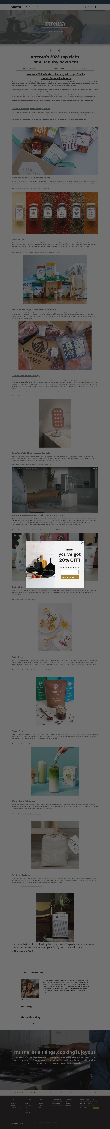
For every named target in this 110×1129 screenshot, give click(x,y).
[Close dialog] (82, 542)
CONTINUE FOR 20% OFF (69, 577)
